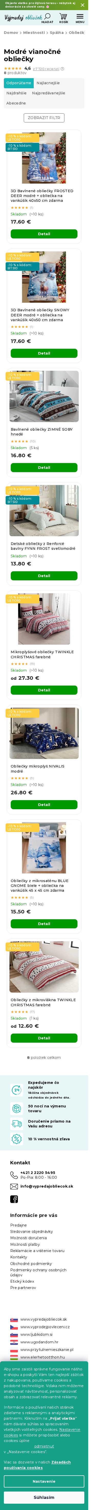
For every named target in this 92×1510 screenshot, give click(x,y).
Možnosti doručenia (28, 1238)
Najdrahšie (16, 93)
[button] (62, 69)
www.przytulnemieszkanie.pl (47, 1349)
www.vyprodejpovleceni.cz (45, 1327)
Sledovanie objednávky (31, 1231)
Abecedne (16, 103)
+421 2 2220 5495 (37, 1172)
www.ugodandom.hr (39, 1342)
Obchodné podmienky (31, 1263)
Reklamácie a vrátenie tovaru (37, 1251)
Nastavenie (44, 1481)
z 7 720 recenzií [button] (46, 69)
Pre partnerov (23, 1287)
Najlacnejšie (48, 83)
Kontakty (18, 1257)
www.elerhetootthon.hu (42, 1357)
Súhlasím (44, 1497)
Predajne (18, 1225)
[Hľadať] (47, 16)
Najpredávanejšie (48, 93)
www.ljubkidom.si (36, 1334)
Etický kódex (22, 1281)
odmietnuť (44, 1446)
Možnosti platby (25, 1244)
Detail (44, 234)
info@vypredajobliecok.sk (46, 1186)
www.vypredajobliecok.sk (43, 1319)
